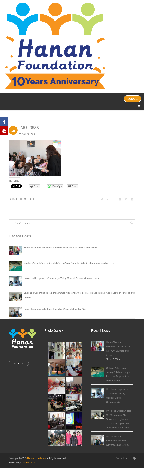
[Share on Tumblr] (120, 199)
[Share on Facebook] (96, 199)
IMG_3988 (29, 127)
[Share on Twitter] (102, 199)
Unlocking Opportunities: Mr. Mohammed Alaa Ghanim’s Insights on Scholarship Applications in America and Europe (79, 295)
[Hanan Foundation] (72, 46)
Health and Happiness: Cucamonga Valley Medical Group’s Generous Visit (61, 278)
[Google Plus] (114, 199)
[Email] (132, 199)
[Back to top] (134, 458)
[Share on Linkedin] (108, 199)
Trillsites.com (28, 462)
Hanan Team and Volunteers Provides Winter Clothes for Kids (55, 308)
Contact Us (121, 458)
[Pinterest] (126, 199)
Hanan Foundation (36, 458)
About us (18, 363)
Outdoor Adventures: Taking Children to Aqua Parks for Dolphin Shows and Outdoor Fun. (69, 262)
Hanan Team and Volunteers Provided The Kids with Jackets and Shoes (60, 247)
